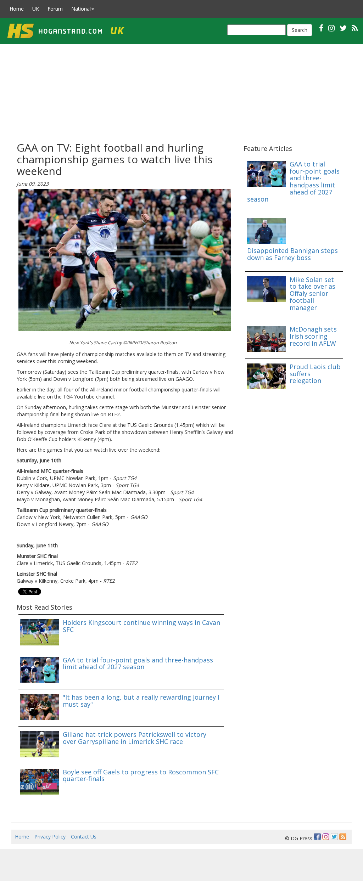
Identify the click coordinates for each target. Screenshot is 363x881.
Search (299, 30)
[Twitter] (334, 836)
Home (17, 8)
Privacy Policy (50, 836)
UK (35, 8)
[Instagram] (325, 836)
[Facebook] (317, 836)
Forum (55, 8)
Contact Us (83, 836)
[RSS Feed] (342, 836)
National (81, 8)
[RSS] (354, 28)
